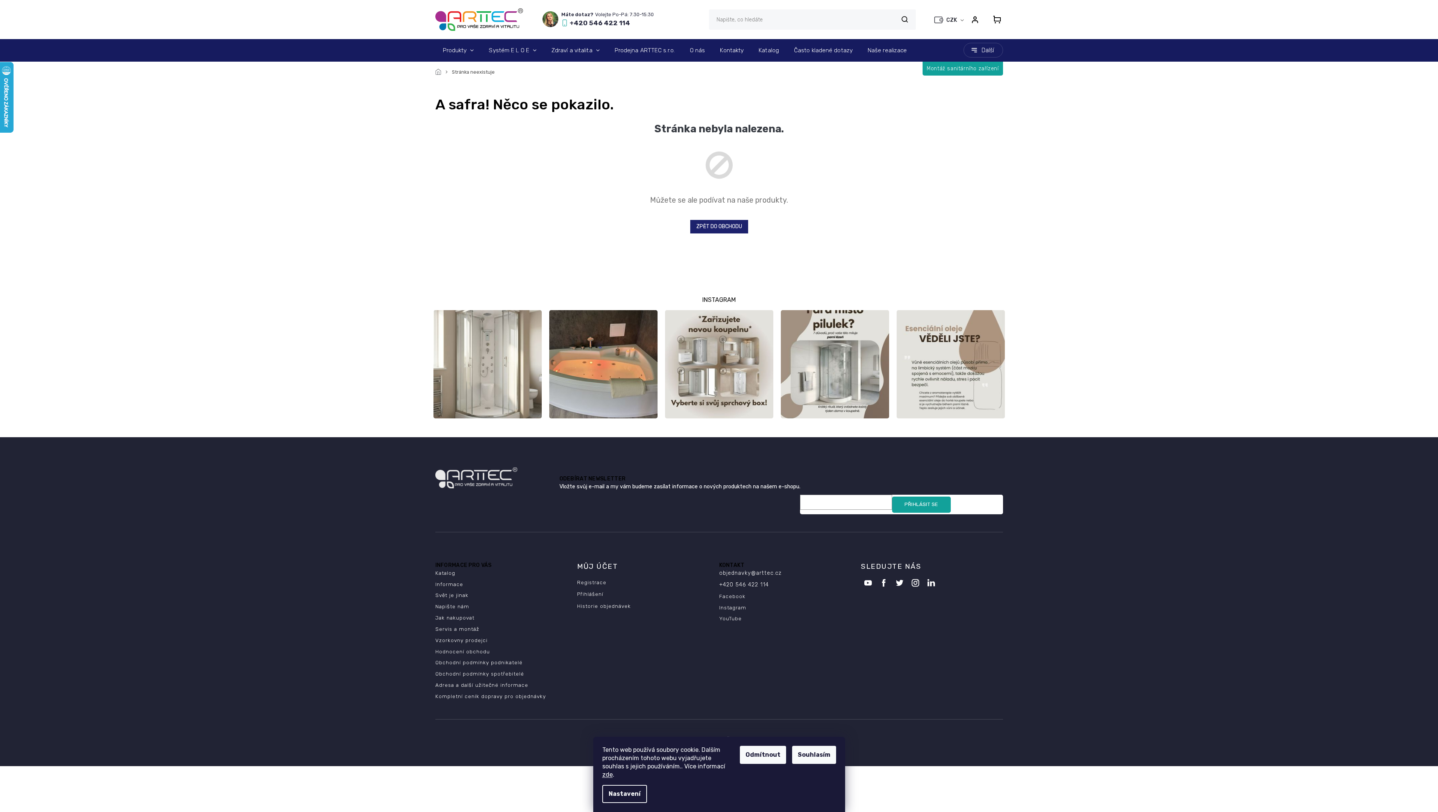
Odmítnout (763, 754)
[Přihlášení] (975, 20)
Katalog (445, 573)
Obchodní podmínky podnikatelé (479, 662)
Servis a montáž (457, 629)
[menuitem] (458, 50)
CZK (952, 20)
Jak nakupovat (454, 618)
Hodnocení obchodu (462, 651)
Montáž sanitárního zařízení (963, 68)
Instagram (732, 607)
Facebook (732, 596)
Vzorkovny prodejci (461, 640)
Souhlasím (814, 754)
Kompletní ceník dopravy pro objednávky (490, 696)
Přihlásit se (921, 504)
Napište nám (452, 606)
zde (607, 774)
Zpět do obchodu (719, 226)
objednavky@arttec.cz (750, 573)
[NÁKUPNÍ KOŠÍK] (994, 19)
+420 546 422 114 (744, 585)
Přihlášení (590, 594)
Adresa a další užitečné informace (481, 685)
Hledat (905, 19)
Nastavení (625, 793)
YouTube (730, 618)
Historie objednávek (604, 606)
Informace (449, 584)
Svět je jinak (451, 595)
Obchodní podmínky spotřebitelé (479, 674)
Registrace (591, 582)
